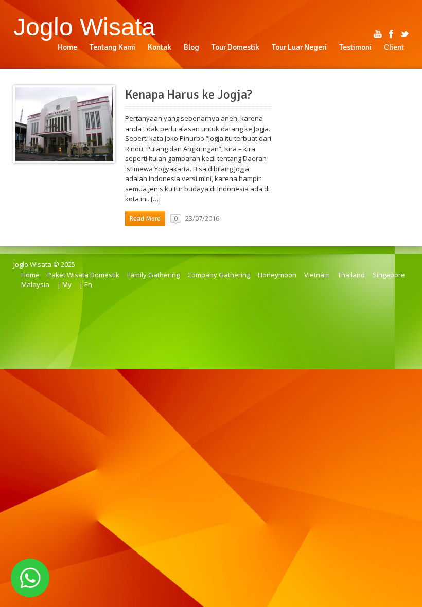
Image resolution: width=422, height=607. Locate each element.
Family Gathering (153, 274)
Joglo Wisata (84, 26)
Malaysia (35, 284)
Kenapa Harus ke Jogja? (188, 94)
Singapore (389, 274)
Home (30, 274)
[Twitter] (404, 34)
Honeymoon (277, 274)
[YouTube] (378, 34)
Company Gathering (218, 274)
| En (85, 284)
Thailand (351, 274)
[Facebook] (391, 34)
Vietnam (317, 274)
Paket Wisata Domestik (83, 274)
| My (64, 284)
